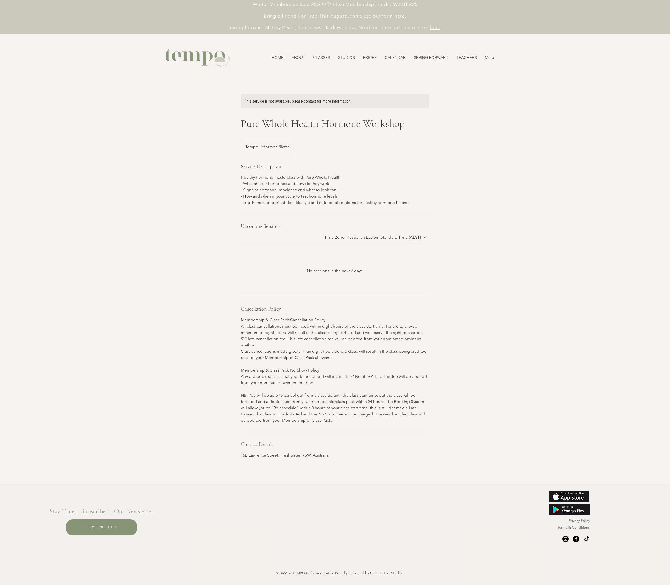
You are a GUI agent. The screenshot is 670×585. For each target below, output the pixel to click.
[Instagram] (565, 539)
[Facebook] (576, 539)
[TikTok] (586, 539)
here (399, 16)
